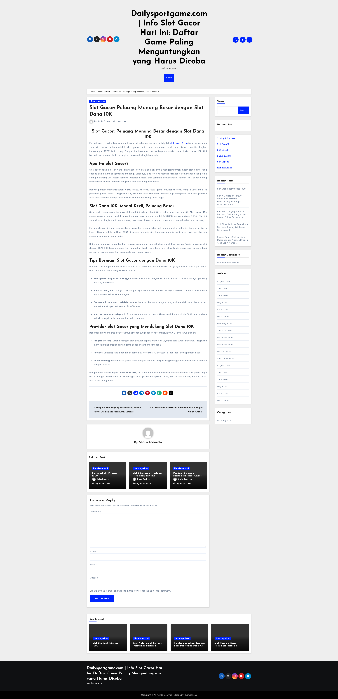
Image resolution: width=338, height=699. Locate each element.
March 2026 (223, 316)
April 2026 (222, 309)
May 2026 (222, 302)
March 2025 (223, 400)
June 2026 (222, 295)
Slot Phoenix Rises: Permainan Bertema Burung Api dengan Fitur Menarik (232, 227)
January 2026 (224, 330)
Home (169, 78)
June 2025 (222, 379)
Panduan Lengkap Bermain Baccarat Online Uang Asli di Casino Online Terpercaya (231, 214)
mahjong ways (224, 167)
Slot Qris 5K (222, 150)
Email (93, 564)
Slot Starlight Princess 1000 (231, 189)
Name (93, 551)
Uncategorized (97, 101)
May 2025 (222, 386)
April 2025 (222, 393)
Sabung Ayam (224, 156)
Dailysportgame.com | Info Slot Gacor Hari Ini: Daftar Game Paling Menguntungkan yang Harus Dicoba (125, 673)
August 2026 (224, 281)
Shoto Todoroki (105, 121)
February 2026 (224, 323)
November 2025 (225, 344)
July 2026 (222, 288)
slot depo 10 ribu (179, 143)
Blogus (177, 695)
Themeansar (190, 695)
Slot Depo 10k (224, 144)
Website (94, 578)
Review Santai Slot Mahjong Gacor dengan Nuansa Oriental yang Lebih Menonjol (232, 240)
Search (221, 101)
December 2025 (225, 337)
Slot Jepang (223, 161)
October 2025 (224, 351)
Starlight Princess (226, 138)
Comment (95, 511)
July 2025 (222, 372)
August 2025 (224, 365)
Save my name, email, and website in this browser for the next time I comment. (131, 591)
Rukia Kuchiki (103, 479)
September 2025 (225, 358)
